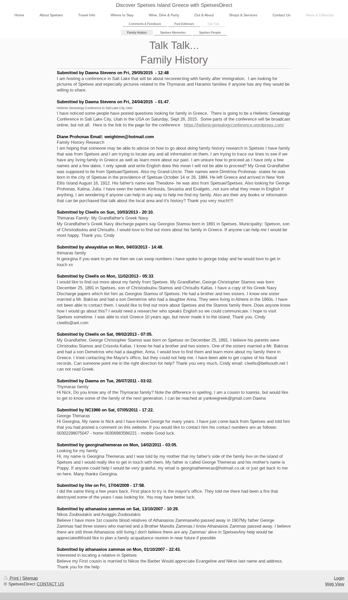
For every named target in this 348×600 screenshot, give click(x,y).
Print (14, 578)
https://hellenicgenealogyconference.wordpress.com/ (234, 125)
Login (339, 578)
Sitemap (30, 578)
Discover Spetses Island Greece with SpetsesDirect (174, 5)
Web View (334, 584)
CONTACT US (50, 584)
